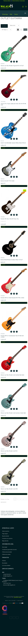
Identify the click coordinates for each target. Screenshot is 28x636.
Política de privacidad (7, 552)
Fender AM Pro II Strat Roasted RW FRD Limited (12, 297)
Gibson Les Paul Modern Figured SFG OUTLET (12, 65)
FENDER (3, 216)
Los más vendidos (6, 565)
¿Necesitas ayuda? (18, 597)
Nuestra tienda (5, 536)
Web (11, 14)
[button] (18, 29)
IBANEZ (3, 178)
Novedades (4, 563)
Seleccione (12, 25)
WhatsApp (5, 14)
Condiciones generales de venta (9, 549)
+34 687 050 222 (7, 574)
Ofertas (4, 560)
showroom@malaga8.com (9, 585)
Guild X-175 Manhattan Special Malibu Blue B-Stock (13, 142)
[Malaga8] (7, 6)
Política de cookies (6, 554)
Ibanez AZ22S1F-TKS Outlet (7, 180)
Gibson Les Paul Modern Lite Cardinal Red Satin (12, 375)
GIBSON (3, 63)
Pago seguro (5, 533)
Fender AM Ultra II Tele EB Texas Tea (10, 218)
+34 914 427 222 (7, 583)
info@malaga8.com (7, 576)
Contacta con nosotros (7, 538)
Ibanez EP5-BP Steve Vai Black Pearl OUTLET (12, 259)
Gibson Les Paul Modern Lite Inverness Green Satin (13, 413)
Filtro (4, 26)
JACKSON (3, 101)
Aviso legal (4, 547)
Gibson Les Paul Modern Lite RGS (9, 451)
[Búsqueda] (20, 13)
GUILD (2, 140)
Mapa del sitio (5, 540)
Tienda (16, 14)
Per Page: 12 (4, 29)
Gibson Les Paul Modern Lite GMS (9, 488)
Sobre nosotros (5, 531)
